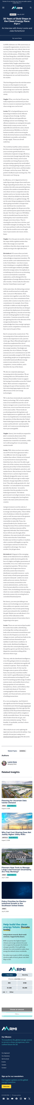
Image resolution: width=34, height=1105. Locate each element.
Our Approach (6, 1053)
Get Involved (5, 1059)
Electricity (12, 805)
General (22, 751)
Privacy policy (16, 1095)
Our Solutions (6, 1056)
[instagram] (21, 1099)
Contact (4, 1068)
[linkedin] (8, 1099)
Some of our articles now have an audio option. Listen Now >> (17, 2)
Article (13, 14)
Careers (4, 1065)
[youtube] (12, 1099)
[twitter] (29, 1099)
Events (4, 1062)
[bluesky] (25, 1099)
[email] (4, 1099)
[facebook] (16, 1099)
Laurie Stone (18, 38)
